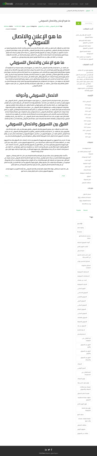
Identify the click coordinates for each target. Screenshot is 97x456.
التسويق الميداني (82, 313)
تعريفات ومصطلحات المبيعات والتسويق (85, 388)
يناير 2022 (88, 117)
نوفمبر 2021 (87, 121)
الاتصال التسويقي (54, 26)
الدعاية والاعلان (81, 334)
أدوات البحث (87, 160)
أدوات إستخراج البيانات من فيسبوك (85, 152)
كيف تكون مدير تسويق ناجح (85, 84)
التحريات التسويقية (82, 284)
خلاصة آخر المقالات (84, 197)
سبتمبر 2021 (87, 127)
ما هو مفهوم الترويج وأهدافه (85, 89)
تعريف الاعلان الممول (83, 393)
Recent (85, 210)
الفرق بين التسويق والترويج (86, 352)
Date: (23, 26)
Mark (89, 83)
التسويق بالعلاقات (82, 317)
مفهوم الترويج (81, 429)
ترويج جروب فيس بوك (83, 383)
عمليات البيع (80, 414)
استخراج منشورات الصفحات (86, 266)
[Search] (78, 23)
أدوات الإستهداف (86, 157)
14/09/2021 (18, 26)
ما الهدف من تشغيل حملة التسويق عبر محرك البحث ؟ (85, 58)
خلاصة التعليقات (85, 200)
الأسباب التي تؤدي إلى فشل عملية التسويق (84, 36)
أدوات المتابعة (87, 163)
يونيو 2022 (88, 105)
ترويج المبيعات (81, 378)
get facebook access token (85, 237)
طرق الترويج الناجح (82, 404)
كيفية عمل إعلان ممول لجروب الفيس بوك (85, 80)
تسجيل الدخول (87, 194)
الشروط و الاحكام (19, 4)
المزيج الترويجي (81, 368)
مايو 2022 (88, 108)
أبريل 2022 (88, 111)
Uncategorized (86, 148)
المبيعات (79, 364)
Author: (11, 26)
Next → (63, 176)
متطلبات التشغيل (86, 182)
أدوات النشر (88, 166)
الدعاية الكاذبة (81, 330)
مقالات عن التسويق (43, 26)
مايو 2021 (88, 137)
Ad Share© (42, 453)
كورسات (33, 4)
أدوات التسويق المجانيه (83, 242)
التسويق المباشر (81, 309)
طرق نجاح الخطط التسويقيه (86, 409)
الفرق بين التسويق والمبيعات (86, 358)
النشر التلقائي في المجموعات (86, 373)
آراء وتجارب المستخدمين (64, 4)
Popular (78, 210)
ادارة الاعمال (80, 250)
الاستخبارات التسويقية (83, 272)
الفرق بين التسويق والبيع (86, 345)
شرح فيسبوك (87, 179)
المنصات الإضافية (53, 4)
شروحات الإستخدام (42, 4)
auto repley (80, 227)
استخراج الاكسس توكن (83, 261)
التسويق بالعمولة (82, 321)
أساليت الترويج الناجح (82, 246)
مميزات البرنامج (74, 4)
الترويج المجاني (81, 288)
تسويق (88, 10)
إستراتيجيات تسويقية (85, 173)
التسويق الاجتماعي (82, 292)
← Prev (7, 176)
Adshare (6, 26)
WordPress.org (86, 204)
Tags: (60, 26)
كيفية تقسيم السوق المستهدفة (86, 52)
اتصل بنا (81, 4)
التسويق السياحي (82, 305)
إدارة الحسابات (87, 170)
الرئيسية (86, 4)
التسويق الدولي (81, 301)
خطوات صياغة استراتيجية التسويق (84, 398)
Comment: (13, 29)
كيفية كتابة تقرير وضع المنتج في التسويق (86, 41)
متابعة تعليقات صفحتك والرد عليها (84, 419)
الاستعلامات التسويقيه (83, 276)
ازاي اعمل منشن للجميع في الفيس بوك (84, 256)
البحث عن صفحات (82, 280)
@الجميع (79, 223)
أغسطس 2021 (87, 130)
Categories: (33, 26)
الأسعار (26, 4)
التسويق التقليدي (82, 297)
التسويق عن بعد (81, 326)
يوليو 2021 (88, 133)
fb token (79, 232)
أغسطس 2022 (87, 101)
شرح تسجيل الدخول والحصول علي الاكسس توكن (84, 75)
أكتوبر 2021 (87, 124)
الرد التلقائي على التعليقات (86, 339)
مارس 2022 (87, 114)
